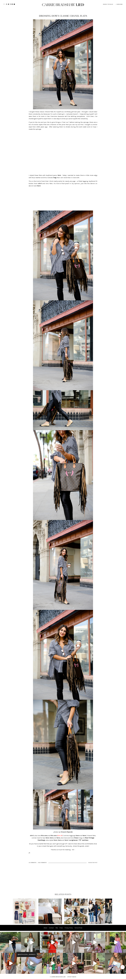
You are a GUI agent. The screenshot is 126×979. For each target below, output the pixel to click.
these (76, 838)
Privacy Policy (69, 928)
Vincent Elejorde (67, 832)
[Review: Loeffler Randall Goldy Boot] (50, 923)
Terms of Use (78, 928)
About (45, 928)
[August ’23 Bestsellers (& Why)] (76, 923)
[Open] (10, 942)
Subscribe (119, 4)
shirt (40, 183)
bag (54, 177)
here (59, 175)
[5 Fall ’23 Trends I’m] (100, 923)
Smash (74, 976)
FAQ (57, 928)
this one (44, 835)
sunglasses (73, 840)
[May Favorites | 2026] (24, 923)
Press (61, 928)
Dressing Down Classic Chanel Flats (63, 16)
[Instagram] (19, 951)
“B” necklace (83, 840)
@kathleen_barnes (26, 954)
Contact (51, 928)
